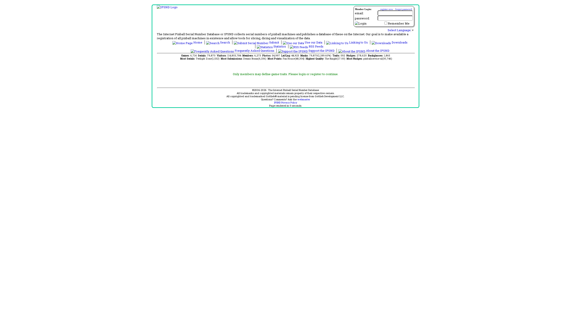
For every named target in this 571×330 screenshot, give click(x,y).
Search (225, 42)
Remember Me (399, 23)
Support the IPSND (321, 51)
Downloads (399, 42)
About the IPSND (377, 51)
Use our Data (313, 42)
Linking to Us (358, 42)
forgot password (403, 9)
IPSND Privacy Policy (285, 102)
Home (198, 42)
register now (386, 9)
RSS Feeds (315, 46)
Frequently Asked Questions (254, 51)
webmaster (303, 99)
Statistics (280, 46)
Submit (274, 42)
